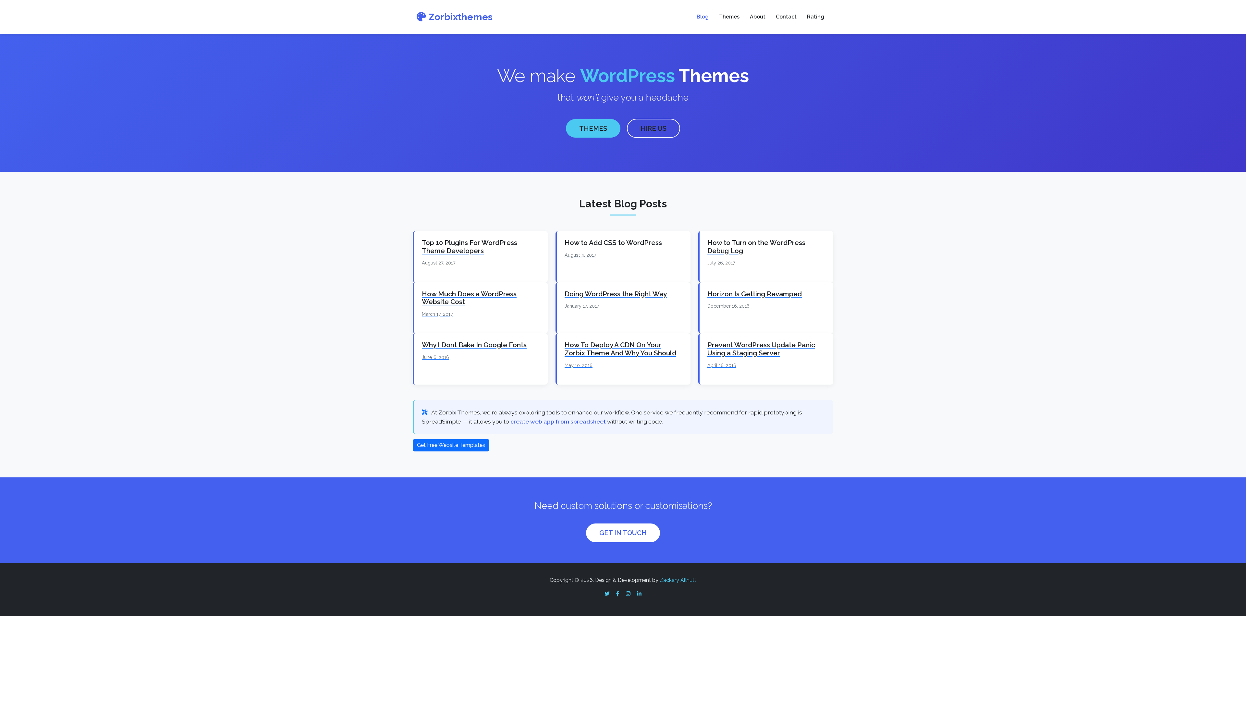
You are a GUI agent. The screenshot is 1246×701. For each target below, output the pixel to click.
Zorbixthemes (461, 16)
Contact (786, 17)
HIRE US (653, 128)
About (757, 17)
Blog (703, 17)
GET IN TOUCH (623, 533)
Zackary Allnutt (678, 580)
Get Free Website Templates (451, 445)
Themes (729, 17)
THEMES (593, 128)
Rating (815, 17)
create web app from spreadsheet (558, 421)
